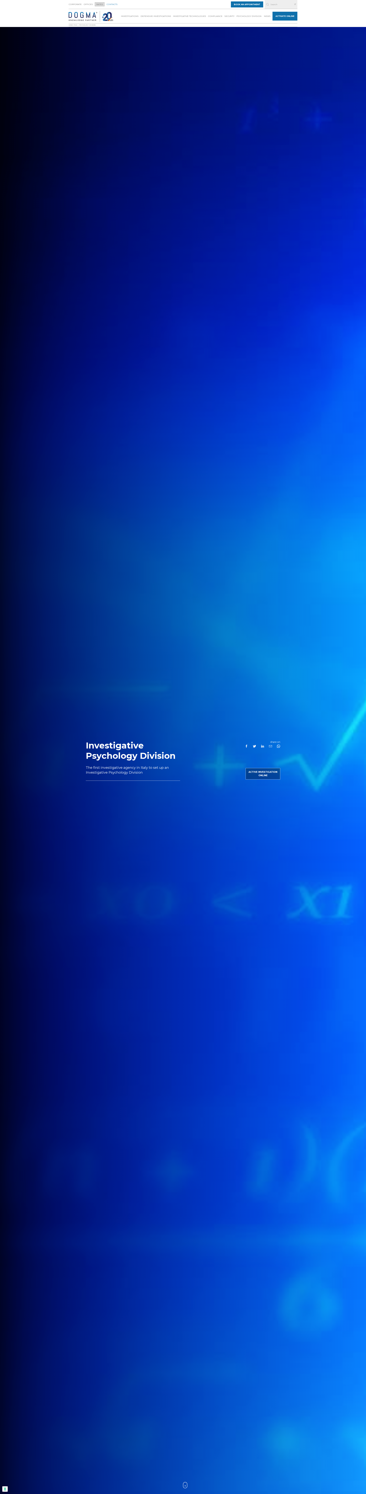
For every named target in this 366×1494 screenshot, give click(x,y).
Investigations (130, 16)
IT (295, 4)
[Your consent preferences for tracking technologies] (5, 1489)
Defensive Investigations (156, 16)
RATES (99, 4)
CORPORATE (75, 4)
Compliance (215, 16)
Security (229, 16)
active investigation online (262, 774)
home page (73, 25)
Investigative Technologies (189, 16)
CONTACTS (112, 4)
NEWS (267, 16)
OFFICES (88, 4)
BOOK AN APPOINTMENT (247, 4)
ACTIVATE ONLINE (285, 16)
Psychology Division (248, 16)
